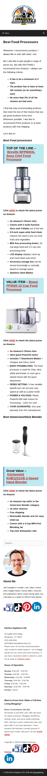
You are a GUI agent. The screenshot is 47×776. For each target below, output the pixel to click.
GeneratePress (38, 772)
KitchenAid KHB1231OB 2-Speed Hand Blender (22, 478)
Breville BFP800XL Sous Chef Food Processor (20, 155)
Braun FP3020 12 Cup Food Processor (22, 285)
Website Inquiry (23, 659)
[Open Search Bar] (44, 33)
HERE (12, 210)
